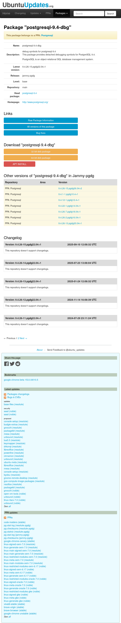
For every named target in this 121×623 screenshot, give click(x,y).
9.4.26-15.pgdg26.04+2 (70, 188)
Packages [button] (61, 13)
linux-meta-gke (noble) (15, 597)
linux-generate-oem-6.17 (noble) (20, 575)
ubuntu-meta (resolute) (15, 462)
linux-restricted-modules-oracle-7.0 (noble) (25, 578)
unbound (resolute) (13, 437)
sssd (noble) (10, 411)
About (40, 349)
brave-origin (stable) (14, 607)
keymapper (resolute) (14, 443)
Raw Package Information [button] (41, 120)
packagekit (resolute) (14, 430)
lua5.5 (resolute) (12, 440)
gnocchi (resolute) (13, 427)
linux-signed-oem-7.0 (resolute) (19, 544)
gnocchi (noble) (11, 490)
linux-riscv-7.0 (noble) (15, 499)
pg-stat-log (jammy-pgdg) (16, 534)
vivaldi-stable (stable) (14, 604)
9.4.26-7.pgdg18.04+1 (69, 211)
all (10, 506)
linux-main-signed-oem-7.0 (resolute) (22, 550)
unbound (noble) (12, 496)
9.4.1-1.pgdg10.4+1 (68, 194)
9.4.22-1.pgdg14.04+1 (69, 205)
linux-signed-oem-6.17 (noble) (19, 569)
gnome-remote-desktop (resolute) (21, 477)
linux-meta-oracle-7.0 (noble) (18, 585)
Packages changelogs (18, 394)
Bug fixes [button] (40, 132)
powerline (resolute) (14, 452)
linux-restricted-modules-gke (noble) (22, 591)
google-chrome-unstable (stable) (20, 613)
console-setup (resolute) (16, 421)
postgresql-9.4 (29, 93)
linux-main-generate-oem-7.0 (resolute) (23, 553)
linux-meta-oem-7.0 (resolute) (19, 559)
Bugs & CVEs (14, 397)
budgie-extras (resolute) (16, 424)
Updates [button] (34, 13)
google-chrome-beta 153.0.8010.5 (21, 379)
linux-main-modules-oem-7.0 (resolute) (23, 563)
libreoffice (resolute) (14, 449)
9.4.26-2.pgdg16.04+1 (69, 217)
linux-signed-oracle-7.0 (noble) (19, 581)
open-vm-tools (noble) (15, 493)
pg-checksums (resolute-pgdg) (19, 528)
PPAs (48, 13)
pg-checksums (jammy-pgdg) (18, 537)
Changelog (20, 13)
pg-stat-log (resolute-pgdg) (17, 525)
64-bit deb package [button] (40, 157)
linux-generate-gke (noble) (17, 600)
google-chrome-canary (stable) (19, 541)
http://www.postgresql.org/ (35, 102)
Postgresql (47, 35)
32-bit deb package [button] (40, 151)
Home (6, 13)
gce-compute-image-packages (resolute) (24, 481)
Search (110, 13)
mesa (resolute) (12, 433)
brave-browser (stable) (15, 610)
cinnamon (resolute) (14, 455)
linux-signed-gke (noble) (16, 594)
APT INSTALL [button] (19, 164)
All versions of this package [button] (40, 126)
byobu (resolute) (12, 474)
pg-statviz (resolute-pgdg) (17, 531)
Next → (23, 338)
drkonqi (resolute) (13, 446)
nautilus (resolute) (13, 484)
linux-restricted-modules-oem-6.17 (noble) (25, 566)
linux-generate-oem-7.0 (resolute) (21, 547)
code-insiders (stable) (15, 522)
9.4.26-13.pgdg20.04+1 (70, 223)
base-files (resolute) (14, 404)
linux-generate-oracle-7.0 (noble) (20, 588)
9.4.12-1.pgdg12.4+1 (68, 199)
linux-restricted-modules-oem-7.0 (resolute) (25, 556)
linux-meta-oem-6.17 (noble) (18, 572)
